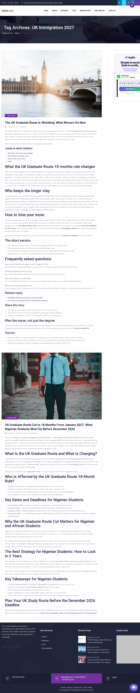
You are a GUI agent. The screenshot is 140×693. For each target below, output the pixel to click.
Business (64, 11)
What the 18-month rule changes (20, 153)
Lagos (114, 677)
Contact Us (77, 687)
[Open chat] (134, 687)
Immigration (85, 11)
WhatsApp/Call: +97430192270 (73, 677)
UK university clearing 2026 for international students (28, 300)
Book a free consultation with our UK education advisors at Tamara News (69, 613)
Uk (17, 127)
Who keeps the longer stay (18, 156)
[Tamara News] (7, 10)
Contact (112, 11)
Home (46, 11)
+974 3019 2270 (18, 677)
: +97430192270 (67, 680)
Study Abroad (20, 433)
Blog (90, 687)
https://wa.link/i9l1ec (70, 235)
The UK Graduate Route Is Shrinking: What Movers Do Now (45, 122)
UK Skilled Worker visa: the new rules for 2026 (25, 298)
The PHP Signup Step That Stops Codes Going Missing (100, 641)
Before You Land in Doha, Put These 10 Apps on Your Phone (98, 651)
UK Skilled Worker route (28, 226)
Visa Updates (22, 127)
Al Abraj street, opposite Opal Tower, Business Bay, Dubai (43, 3)
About (69, 687)
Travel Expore (76, 690)
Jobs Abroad (99, 11)
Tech (74, 11)
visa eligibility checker (69, 228)
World (54, 11)
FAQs (10, 161)
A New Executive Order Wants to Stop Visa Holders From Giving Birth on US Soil (99, 661)
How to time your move (17, 159)
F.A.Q (85, 687)
